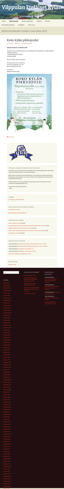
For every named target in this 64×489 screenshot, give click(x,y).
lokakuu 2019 (6, 369)
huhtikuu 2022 (6, 342)
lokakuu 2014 (6, 469)
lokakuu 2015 (6, 449)
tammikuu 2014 (7, 481)
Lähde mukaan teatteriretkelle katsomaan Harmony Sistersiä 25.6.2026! (26, 230)
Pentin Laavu (31, 25)
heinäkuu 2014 (6, 474)
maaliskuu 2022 (7, 345)
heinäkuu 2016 (6, 439)
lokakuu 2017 (6, 417)
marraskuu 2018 (7, 389)
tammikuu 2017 (7, 429)
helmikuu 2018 (6, 409)
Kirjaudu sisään (12, 264)
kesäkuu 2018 (6, 399)
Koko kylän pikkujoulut (22, 40)
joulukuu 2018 (6, 387)
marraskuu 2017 (7, 414)
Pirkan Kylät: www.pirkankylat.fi (16, 199)
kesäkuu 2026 (6, 285)
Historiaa (47, 21)
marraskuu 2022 (7, 327)
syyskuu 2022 (6, 332)
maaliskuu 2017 (7, 424)
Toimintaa (39, 21)
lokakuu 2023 (6, 315)
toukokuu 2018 (7, 402)
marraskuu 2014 (7, 466)
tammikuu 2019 (7, 384)
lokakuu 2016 (6, 436)
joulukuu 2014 (6, 464)
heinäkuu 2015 (6, 454)
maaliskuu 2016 (7, 444)
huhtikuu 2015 (6, 456)
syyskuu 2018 (6, 394)
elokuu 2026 (6, 283)
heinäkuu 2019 (6, 374)
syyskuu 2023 (6, 317)
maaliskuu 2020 (7, 362)
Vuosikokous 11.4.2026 (14, 233)
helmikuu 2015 (6, 461)
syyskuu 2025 (6, 295)
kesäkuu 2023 (6, 320)
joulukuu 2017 (6, 412)
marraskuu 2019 (7, 367)
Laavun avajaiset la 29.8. (14, 223)
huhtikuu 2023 (6, 322)
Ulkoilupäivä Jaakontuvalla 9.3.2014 (27, 251)
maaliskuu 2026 (7, 290)
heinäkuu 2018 (6, 397)
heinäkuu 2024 (6, 308)
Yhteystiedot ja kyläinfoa (8, 25)
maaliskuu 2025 (7, 300)
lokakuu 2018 (6, 392)
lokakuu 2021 (6, 347)
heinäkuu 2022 (6, 335)
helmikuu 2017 (6, 426)
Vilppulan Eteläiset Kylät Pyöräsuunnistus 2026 (19, 228)
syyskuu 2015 (6, 451)
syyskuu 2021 (6, 350)
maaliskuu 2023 (7, 325)
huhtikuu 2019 (6, 377)
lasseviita (10, 253)
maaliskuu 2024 (7, 312)
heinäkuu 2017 (6, 421)
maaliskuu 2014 (7, 476)
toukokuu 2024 (7, 310)
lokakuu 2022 (6, 330)
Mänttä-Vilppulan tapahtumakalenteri (17, 213)
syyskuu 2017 (6, 419)
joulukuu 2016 (6, 431)
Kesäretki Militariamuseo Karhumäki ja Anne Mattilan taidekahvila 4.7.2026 (26, 225)
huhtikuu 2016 (6, 441)
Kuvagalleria (21, 25)
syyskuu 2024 (6, 305)
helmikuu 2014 (6, 478)
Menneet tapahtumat (27, 21)
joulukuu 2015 (6, 446)
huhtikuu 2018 (6, 404)
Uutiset (18, 43)
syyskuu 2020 (6, 357)
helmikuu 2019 (6, 382)
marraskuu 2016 (7, 434)
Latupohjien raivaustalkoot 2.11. (26, 249)
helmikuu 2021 (6, 355)
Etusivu (4, 21)
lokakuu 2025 (6, 293)
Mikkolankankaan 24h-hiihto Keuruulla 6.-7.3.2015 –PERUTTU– (33, 246)
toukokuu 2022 (7, 340)
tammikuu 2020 (7, 365)
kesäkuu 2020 (6, 360)
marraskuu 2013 (7, 486)
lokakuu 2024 (6, 303)
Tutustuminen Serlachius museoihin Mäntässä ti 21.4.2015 (32, 244)
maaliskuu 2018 (7, 407)
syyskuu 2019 (6, 372)
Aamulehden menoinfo (14, 209)
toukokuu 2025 (7, 298)
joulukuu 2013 (6, 483)
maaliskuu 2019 (7, 379)
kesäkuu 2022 (6, 337)
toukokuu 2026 (7, 288)
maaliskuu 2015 (7, 459)
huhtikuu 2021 (6, 352)
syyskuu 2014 (6, 471)
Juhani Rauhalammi (27, 43)
